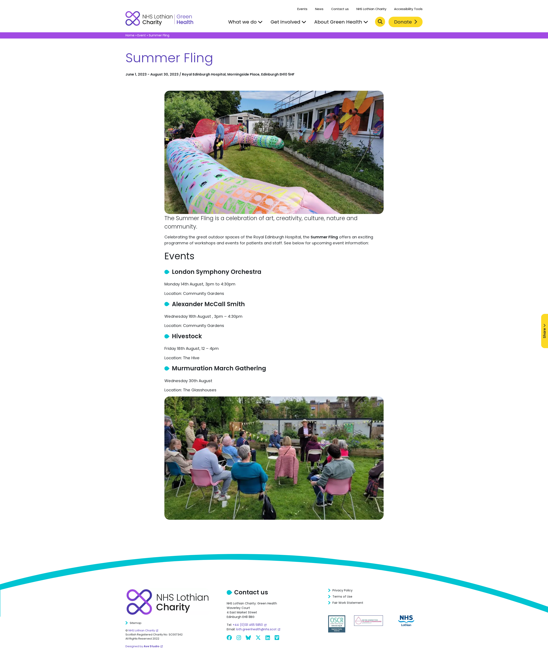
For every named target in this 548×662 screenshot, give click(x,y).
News (319, 9)
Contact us (340, 9)
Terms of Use (342, 596)
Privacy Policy (342, 590)
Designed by (142, 646)
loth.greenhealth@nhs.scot (256, 629)
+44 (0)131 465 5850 (248, 625)
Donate (403, 22)
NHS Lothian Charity (371, 9)
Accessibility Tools (408, 9)
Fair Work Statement (347, 603)
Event (141, 35)
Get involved (286, 22)
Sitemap (135, 623)
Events (302, 9)
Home (129, 35)
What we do (243, 22)
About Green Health (338, 22)
